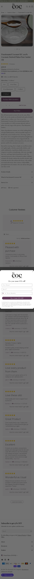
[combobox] (4, 293)
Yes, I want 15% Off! (17, 298)
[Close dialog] (32, 272)
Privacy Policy (7, 306)
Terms (12, 306)
